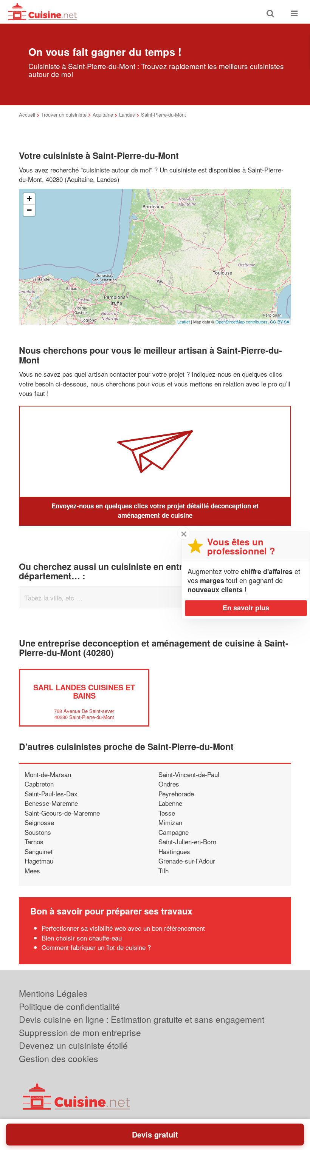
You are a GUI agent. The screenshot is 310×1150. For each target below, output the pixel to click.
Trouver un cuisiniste (64, 114)
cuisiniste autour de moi (116, 169)
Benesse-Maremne (51, 803)
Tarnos (34, 841)
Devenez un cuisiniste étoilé (73, 1045)
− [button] (29, 210)
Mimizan (170, 822)
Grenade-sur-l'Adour (186, 860)
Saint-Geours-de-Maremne (62, 812)
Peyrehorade (176, 793)
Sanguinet (39, 851)
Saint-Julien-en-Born (187, 841)
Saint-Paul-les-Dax (51, 793)
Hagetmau (39, 860)
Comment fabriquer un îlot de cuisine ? (96, 947)
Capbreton (39, 783)
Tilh (163, 870)
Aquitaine (103, 114)
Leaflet (183, 322)
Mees (32, 870)
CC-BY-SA (279, 322)
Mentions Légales (53, 993)
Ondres (168, 783)
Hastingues (174, 851)
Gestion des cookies (58, 1058)
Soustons (38, 832)
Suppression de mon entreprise (80, 1032)
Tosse (166, 812)
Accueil (27, 114)
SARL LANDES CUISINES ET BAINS (84, 691)
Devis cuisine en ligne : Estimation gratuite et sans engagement (141, 1019)
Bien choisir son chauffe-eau (82, 937)
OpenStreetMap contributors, (242, 322)
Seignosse (39, 822)
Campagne (173, 832)
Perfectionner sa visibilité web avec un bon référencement (123, 928)
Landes (127, 114)
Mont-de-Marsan (48, 774)
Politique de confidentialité (69, 1006)
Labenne (170, 803)
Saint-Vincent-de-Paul (188, 774)
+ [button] (29, 198)
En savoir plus (246, 608)
